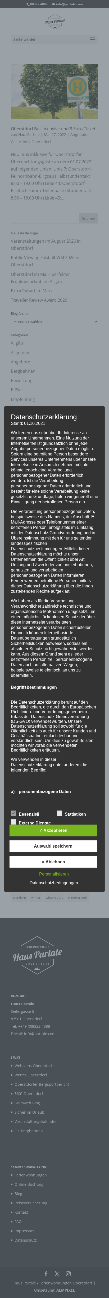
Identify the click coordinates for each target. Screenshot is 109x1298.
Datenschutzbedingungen (54, 883)
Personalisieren (54, 874)
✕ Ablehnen (53, 862)
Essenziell (29, 814)
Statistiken (75, 814)
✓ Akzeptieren (53, 830)
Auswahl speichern (53, 846)
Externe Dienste (35, 823)
